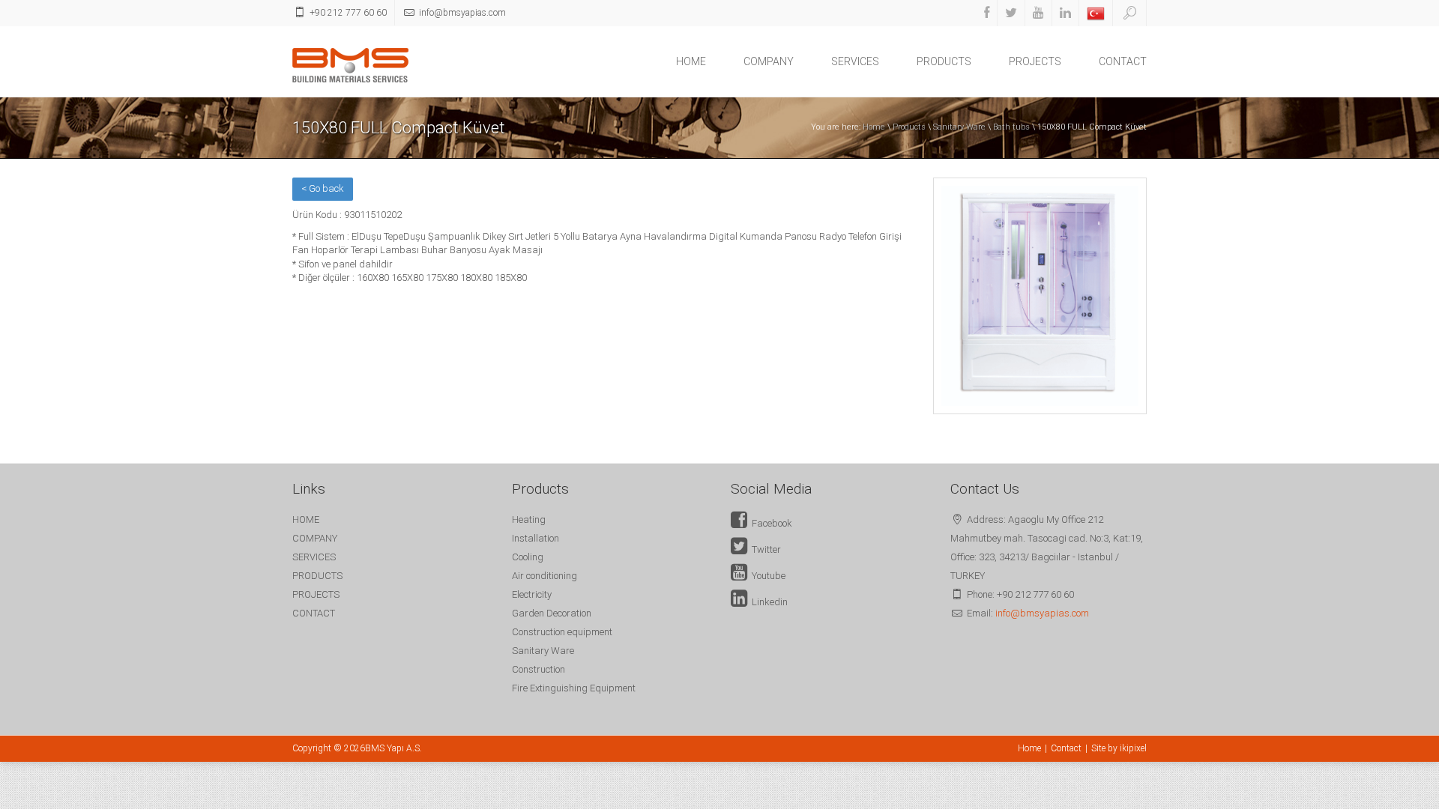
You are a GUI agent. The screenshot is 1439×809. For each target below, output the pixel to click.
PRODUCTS (944, 61)
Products (909, 127)
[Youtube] (1038, 13)
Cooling (527, 557)
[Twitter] (1011, 13)
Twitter (764, 549)
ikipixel (1133, 748)
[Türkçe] (1096, 13)
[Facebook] (986, 13)
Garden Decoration (551, 613)
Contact (1066, 748)
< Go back (322, 188)
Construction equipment (562, 631)
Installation (535, 538)
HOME (691, 61)
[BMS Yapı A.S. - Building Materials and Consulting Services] (350, 64)
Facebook (769, 523)
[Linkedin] (1065, 13)
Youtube (766, 575)
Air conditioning (544, 575)
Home (874, 127)
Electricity (532, 594)
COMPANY (768, 61)
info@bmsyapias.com (1042, 613)
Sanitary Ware (959, 127)
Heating (529, 519)
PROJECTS (1035, 61)
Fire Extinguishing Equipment (574, 688)
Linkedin (767, 601)
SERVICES (855, 61)
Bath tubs (1011, 127)
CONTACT (1123, 61)
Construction (538, 669)
